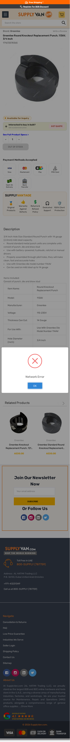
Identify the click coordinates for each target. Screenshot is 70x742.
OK (35, 385)
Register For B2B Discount (36, 7)
